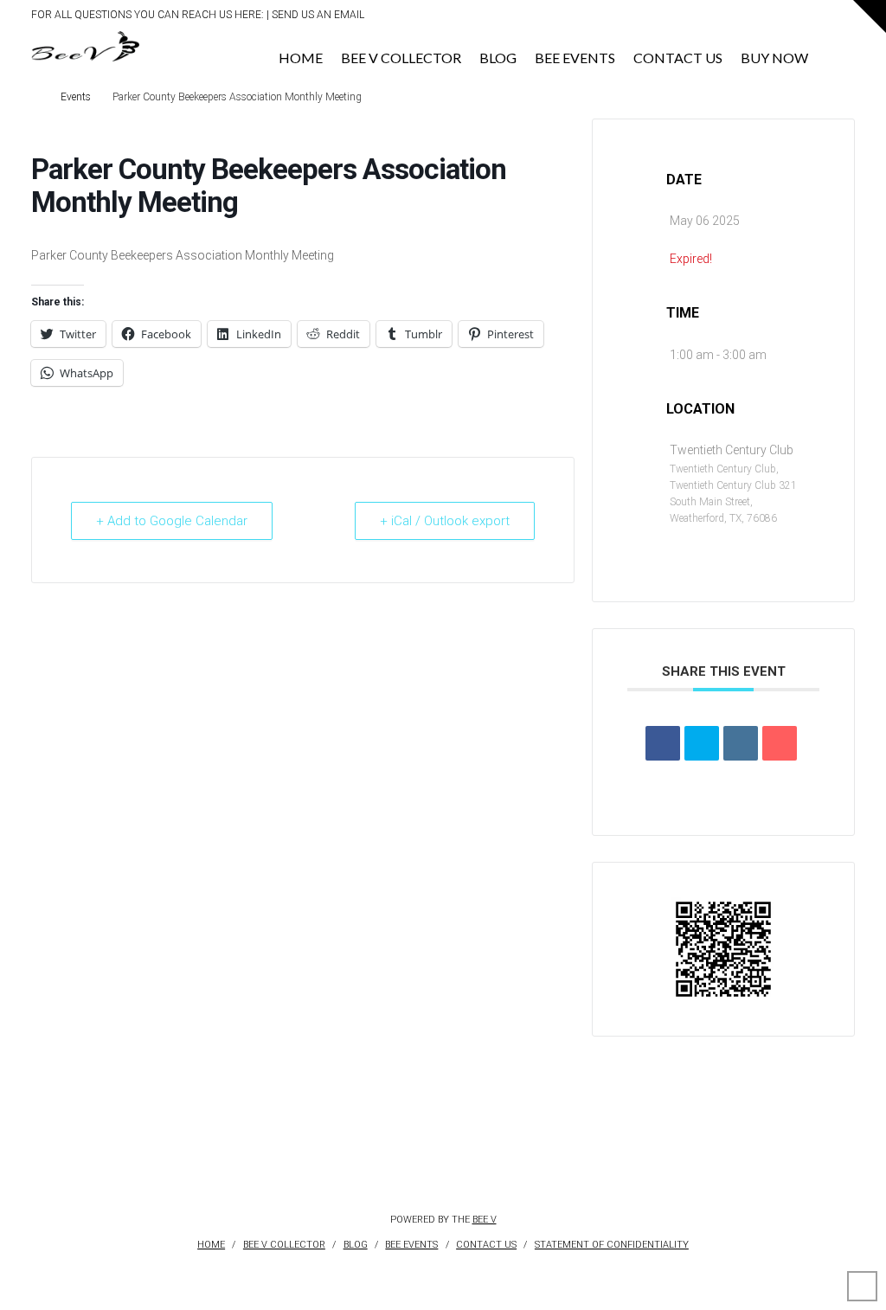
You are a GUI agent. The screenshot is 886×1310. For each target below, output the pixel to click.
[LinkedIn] (776, 17)
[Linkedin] (740, 743)
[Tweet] (701, 743)
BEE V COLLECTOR (284, 1244)
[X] (758, 17)
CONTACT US (486, 1244)
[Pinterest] (831, 17)
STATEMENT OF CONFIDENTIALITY (612, 1244)
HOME (211, 1244)
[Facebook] (740, 17)
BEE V (484, 1219)
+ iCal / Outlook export (445, 521)
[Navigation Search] (836, 52)
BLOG (355, 1244)
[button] (869, 16)
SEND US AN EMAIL (318, 15)
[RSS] (849, 17)
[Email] (779, 743)
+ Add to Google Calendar (171, 521)
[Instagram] (813, 17)
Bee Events (411, 1244)
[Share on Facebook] (662, 743)
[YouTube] (794, 17)
